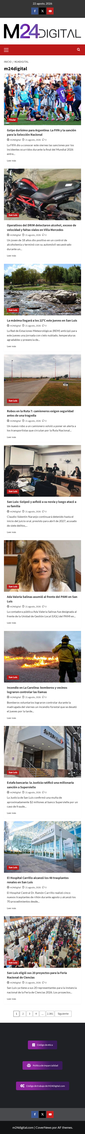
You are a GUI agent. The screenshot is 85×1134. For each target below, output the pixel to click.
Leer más (11, 160)
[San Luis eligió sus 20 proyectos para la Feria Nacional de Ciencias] (42, 942)
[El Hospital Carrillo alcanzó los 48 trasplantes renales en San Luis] (42, 847)
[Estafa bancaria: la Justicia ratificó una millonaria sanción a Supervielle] (42, 752)
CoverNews (44, 1127)
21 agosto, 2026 (33, 140)
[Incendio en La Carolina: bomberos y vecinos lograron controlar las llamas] (42, 657)
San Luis (13, 215)
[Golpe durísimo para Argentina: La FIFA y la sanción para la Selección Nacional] (42, 99)
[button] (8, 49)
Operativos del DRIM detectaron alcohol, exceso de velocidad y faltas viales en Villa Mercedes (41, 227)
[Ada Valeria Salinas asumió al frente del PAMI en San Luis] (42, 566)
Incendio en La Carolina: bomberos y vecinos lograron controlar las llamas (37, 690)
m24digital (15, 140)
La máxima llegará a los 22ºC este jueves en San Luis (42, 320)
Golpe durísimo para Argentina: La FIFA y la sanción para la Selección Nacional (41, 132)
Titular (12, 120)
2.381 (50, 1014)
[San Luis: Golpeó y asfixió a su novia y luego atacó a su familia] (42, 471)
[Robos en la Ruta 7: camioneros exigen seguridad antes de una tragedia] (42, 380)
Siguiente (63, 1014)
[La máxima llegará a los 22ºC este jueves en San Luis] (42, 289)
